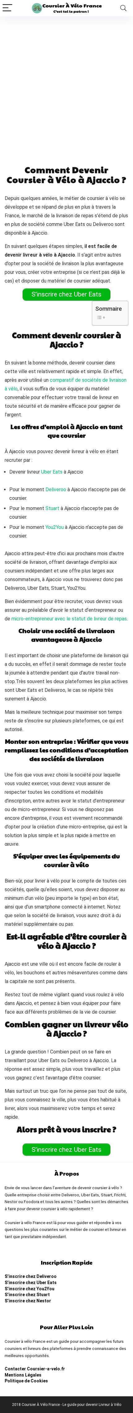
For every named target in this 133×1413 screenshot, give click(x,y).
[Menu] (7, 8)
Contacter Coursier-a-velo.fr (35, 1368)
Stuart (52, 508)
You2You (54, 527)
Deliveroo (55, 489)
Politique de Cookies (26, 1380)
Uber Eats (51, 472)
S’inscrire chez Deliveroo (31, 1276)
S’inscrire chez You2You (29, 1288)
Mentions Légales (23, 1375)
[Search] (123, 8)
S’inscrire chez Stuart (27, 1294)
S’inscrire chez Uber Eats (31, 1282)
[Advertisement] (66, 85)
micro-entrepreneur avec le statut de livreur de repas (69, 619)
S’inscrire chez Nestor (28, 1300)
